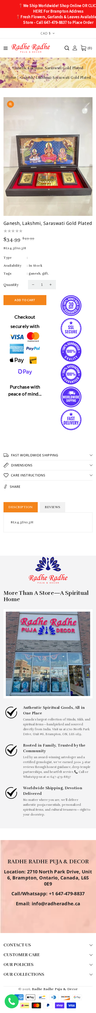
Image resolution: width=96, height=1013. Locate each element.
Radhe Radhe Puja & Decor (55, 989)
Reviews (52, 507)
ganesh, (35, 274)
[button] (5, 49)
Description (20, 507)
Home (10, 78)
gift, (45, 274)
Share (15, 486)
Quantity (11, 285)
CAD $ (46, 33)
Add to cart (24, 300)
